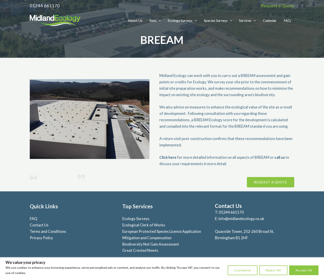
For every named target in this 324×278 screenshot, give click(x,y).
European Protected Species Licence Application (161, 231)
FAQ (287, 20)
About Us (135, 20)
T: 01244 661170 (229, 212)
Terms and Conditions (48, 231)
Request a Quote (277, 5)
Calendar (270, 20)
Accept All (304, 270)
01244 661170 (45, 5)
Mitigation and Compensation (146, 237)
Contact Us (39, 225)
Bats (152, 20)
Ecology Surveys (180, 20)
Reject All (273, 270)
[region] (162, 267)
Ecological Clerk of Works (143, 225)
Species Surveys (216, 20)
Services (245, 20)
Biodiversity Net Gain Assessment (150, 244)
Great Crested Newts (140, 250)
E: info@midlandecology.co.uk (239, 218)
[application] (158, 20)
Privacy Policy (41, 237)
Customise (242, 270)
